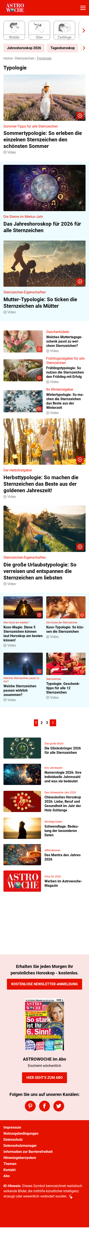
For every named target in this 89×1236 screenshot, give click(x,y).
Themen (9, 1164)
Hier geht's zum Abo (44, 1078)
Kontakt (9, 1170)
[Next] (82, 30)
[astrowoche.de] (15, 8)
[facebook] (44, 1106)
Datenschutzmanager (20, 1146)
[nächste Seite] (53, 722)
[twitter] (58, 1106)
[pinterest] (30, 1106)
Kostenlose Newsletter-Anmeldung (44, 984)
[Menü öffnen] (83, 7)
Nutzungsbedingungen (20, 1133)
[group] (43, 30)
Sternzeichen (24, 58)
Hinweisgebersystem (19, 1158)
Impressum (12, 1127)
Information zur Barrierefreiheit (27, 1152)
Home (8, 58)
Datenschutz (13, 1139)
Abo (6, 1176)
